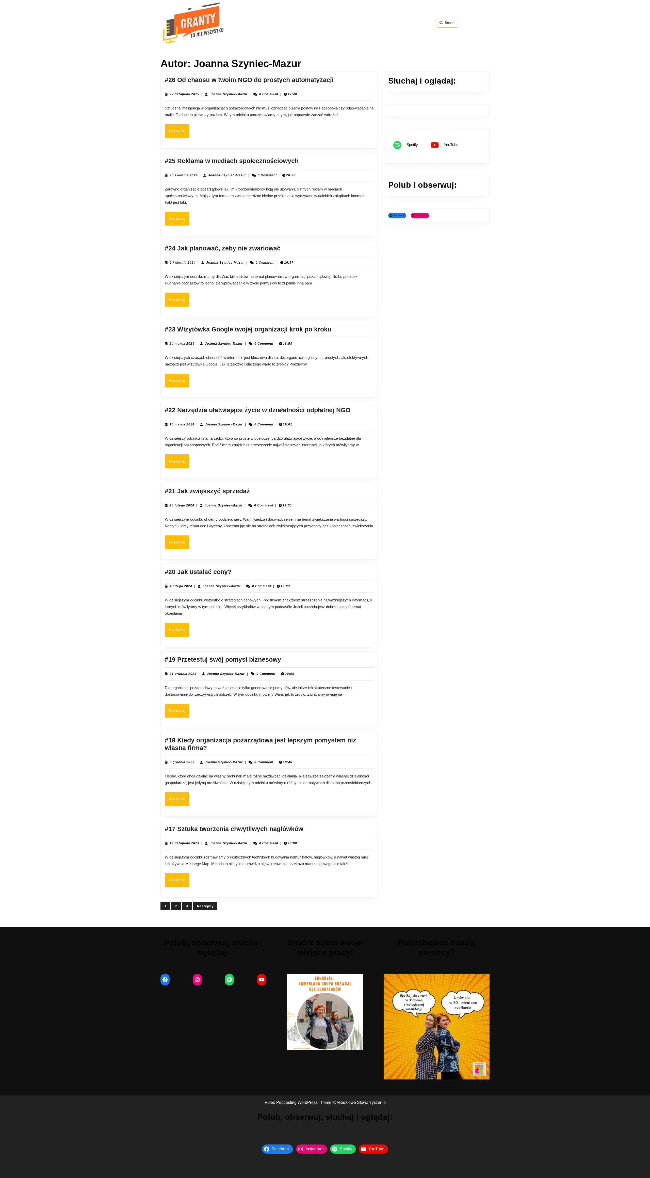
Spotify (412, 144)
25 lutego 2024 (182, 505)
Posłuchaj (179, 131)
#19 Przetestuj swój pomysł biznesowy (223, 659)
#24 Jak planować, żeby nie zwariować (223, 248)
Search (450, 23)
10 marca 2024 (182, 424)
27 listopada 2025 (184, 94)
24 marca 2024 (182, 343)
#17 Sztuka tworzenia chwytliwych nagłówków (234, 828)
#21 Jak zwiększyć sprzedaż (207, 491)
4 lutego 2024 (181, 586)
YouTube (451, 144)
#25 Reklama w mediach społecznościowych (232, 160)
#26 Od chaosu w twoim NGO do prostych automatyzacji (249, 79)
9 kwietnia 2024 (183, 262)
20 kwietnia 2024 (184, 175)
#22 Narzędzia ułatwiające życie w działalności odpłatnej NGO (257, 409)
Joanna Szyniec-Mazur (229, 94)
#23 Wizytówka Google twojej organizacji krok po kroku (248, 329)
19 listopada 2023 (184, 843)
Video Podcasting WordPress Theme (298, 1102)
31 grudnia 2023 (183, 674)
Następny (205, 906)
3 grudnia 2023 (182, 762)
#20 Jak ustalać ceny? (198, 571)
